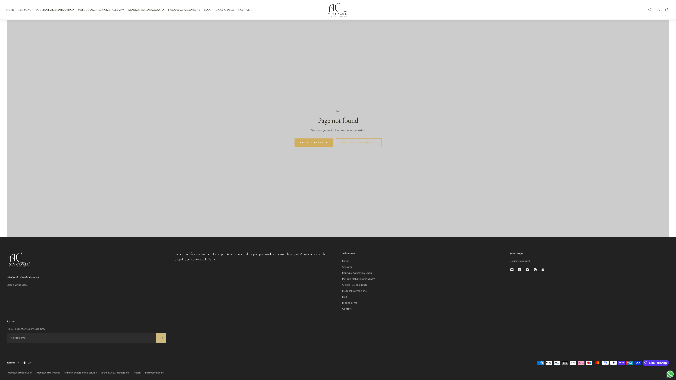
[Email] (543, 270)
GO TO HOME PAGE (314, 142)
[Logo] (338, 10)
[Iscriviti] (161, 338)
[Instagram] (512, 270)
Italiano (11, 362)
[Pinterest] (535, 270)
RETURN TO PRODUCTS (359, 142)
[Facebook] (520, 270)
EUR (29, 362)
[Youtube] (527, 270)
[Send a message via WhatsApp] (670, 374)
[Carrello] (667, 10)
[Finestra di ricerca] (650, 10)
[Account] (658, 10)
